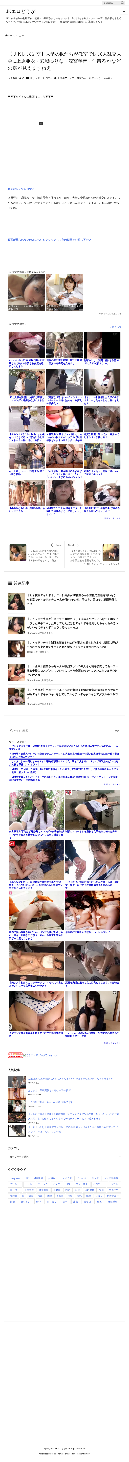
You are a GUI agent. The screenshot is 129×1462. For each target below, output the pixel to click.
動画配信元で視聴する (21, 189)
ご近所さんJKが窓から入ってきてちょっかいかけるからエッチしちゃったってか (70, 1078)
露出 (75, 1201)
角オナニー (113, 1195)
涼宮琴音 (108, 78)
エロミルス (115, 327)
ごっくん (82, 1178)
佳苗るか (81, 78)
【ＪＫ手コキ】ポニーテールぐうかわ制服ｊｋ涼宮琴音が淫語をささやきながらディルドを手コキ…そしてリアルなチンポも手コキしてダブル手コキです (72, 694)
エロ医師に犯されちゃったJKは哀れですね (50, 1102)
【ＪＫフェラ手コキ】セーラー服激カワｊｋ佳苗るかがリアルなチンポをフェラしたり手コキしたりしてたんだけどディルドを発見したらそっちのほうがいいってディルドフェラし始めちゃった (72, 623)
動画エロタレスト (112, 518)
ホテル (114, 1184)
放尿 (40, 1195)
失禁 (101, 1189)
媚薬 (31, 1195)
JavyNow (15, 1178)
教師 (49, 1195)
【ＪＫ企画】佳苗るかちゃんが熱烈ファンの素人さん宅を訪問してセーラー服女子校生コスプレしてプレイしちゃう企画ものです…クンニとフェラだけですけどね (72, 670)
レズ (37, 78)
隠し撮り (51, 1201)
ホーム (11, 35)
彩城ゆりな (95, 78)
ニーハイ (42, 1184)
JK (23, 35)
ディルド (14, 1184)
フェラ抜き (82, 1184)
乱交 (72, 78)
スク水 (95, 1178)
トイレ (28, 1184)
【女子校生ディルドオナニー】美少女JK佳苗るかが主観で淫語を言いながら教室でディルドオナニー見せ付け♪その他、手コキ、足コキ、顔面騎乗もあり (72, 599)
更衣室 (59, 1195)
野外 (38, 1201)
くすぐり (67, 1178)
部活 (12, 1201)
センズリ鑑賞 (111, 1178)
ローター (14, 1189)
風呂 (99, 1201)
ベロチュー (99, 1184)
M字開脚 (38, 1178)
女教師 (13, 1195)
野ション (25, 1201)
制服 (77, 1189)
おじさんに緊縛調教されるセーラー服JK (49, 1090)
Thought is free (82, 1454)
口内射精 (89, 1189)
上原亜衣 (62, 78)
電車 (64, 1201)
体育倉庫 (43, 1189)
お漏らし (52, 1178)
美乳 (79, 1195)
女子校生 (47, 78)
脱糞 (88, 1195)
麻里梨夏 (112, 1201)
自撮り (98, 1195)
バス (68, 1184)
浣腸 (70, 1195)
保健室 (56, 1189)
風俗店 (87, 1201)
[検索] (122, 3)
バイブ (56, 1184)
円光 (67, 1189)
